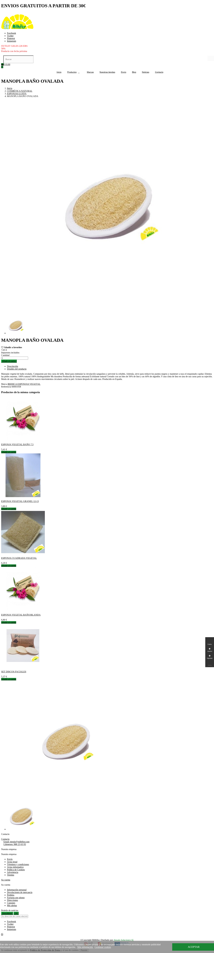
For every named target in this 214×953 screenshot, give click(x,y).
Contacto (5, 839)
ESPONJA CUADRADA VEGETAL (19, 558)
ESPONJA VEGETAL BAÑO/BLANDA (21, 615)
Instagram (11, 41)
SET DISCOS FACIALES (13, 671)
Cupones (11, 903)
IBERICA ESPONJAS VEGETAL (24, 384)
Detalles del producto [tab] (16, 369)
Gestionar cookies (102, 947)
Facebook (11, 33)
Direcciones (12, 900)
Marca (4, 384)
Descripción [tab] (12, 366)
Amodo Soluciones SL (124, 940)
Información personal (16, 889)
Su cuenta (5, 880)
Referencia (6, 386)
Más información (85, 947)
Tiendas (10, 875)
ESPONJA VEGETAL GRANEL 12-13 (20, 501)
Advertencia (12, 872)
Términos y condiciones (18, 864)
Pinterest (11, 38)
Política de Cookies (16, 869)
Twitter (10, 36)
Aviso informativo (15, 867)
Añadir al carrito (9, 361)
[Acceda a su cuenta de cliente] (2, 67)
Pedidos (10, 895)
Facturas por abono (16, 897)
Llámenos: (14, 844)
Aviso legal (12, 862)
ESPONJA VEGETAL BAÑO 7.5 (17, 444)
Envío (10, 859)
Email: (16, 841)
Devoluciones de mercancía (19, 892)
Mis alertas (12, 905)
